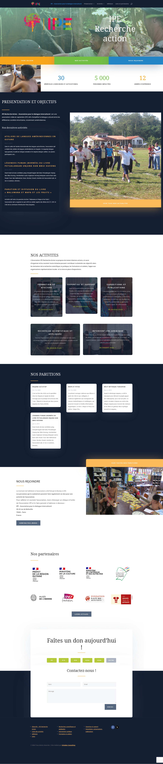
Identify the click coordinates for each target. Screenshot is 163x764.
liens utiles (81, 614)
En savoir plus (45, 309)
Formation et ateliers (65, 734)
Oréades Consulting (68, 745)
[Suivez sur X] (117, 727)
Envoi (110, 707)
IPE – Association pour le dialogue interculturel (66, 4)
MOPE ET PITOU (74, 387)
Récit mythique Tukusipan (114, 387)
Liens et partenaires (122, 4)
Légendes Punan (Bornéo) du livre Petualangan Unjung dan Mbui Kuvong (45, 418)
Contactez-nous (28, 523)
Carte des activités (37, 731)
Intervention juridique (65, 731)
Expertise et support (92, 727)
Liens (33, 736)
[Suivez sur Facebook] (113, 727)
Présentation (88, 4)
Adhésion (110, 4)
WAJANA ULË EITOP (39, 387)
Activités (100, 4)
